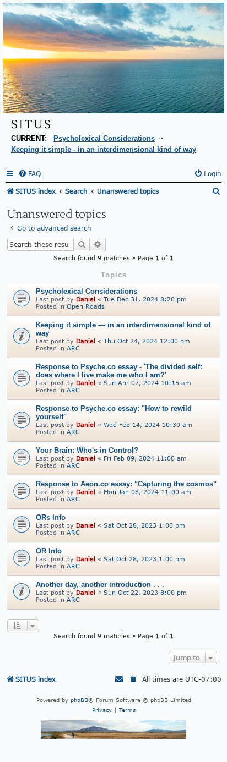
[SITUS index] (113, 58)
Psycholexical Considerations (86, 291)
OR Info (49, 551)
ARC (73, 348)
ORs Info (51, 517)
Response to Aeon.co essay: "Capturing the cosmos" (126, 484)
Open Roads (86, 306)
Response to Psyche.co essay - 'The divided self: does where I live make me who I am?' (119, 371)
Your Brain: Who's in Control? (87, 450)
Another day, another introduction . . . (100, 584)
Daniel (85, 299)
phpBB (79, 700)
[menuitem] (29, 174)
